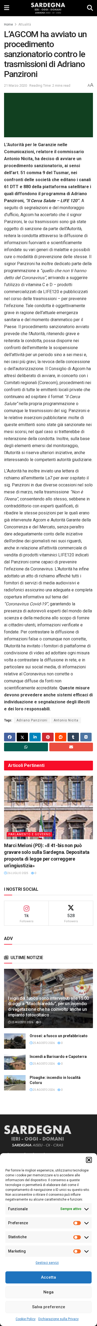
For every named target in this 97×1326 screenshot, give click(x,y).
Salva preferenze (48, 1306)
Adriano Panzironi (31, 720)
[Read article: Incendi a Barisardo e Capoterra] (15, 1061)
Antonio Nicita (66, 720)
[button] (89, 1160)
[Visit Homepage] (48, 8)
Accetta (48, 1277)
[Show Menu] (6, 8)
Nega (48, 1292)
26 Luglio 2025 (17, 873)
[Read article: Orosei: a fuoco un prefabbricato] (15, 1041)
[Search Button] (90, 8)
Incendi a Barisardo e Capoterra (58, 1056)
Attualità (24, 24)
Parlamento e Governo (29, 834)
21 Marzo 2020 (15, 85)
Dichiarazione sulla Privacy (58, 1319)
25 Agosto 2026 (22, 1022)
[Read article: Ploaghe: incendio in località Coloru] (15, 1082)
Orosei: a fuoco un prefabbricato (59, 1036)
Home (8, 24)
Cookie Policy (26, 1319)
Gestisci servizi (47, 1263)
